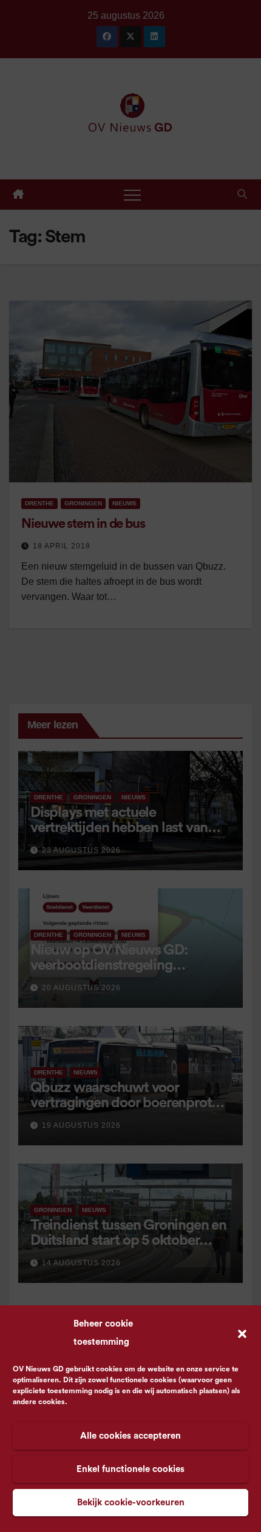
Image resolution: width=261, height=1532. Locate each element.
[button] (242, 1333)
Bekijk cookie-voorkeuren (131, 1502)
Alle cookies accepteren (130, 1435)
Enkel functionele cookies (130, 1469)
